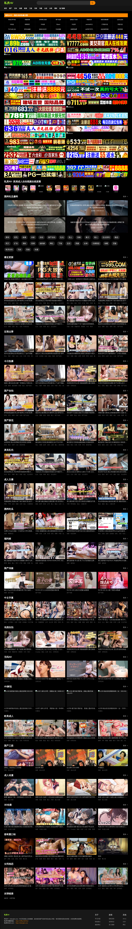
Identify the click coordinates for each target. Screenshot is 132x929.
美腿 (77, 243)
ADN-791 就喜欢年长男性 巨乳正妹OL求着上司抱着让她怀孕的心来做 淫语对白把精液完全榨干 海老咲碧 (50, 620)
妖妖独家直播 (104, 29)
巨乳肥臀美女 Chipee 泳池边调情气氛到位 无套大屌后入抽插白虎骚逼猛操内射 (49, 827)
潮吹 (24, 243)
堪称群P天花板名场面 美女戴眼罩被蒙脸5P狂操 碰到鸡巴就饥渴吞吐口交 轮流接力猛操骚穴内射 (81, 413)
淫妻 (114, 243)
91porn (58, 24)
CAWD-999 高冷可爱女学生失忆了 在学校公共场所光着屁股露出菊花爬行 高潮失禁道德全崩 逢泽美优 (19, 620)
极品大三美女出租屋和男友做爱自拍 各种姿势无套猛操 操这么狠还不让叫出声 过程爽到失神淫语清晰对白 (50, 354)
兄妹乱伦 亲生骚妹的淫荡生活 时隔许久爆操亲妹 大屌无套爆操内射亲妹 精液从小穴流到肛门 (49, 324)
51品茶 (74, 24)
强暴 (79, 237)
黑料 (55, 8)
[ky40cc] (35, 89)
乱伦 (62, 237)
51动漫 (43, 24)
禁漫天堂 (120, 24)
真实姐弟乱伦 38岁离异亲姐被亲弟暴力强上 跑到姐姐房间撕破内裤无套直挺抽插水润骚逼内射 (50, 301)
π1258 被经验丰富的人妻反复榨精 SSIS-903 (18, 709)
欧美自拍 (9, 250)
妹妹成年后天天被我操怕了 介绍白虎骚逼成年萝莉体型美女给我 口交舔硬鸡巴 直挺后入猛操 (113, 354)
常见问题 (97, 918)
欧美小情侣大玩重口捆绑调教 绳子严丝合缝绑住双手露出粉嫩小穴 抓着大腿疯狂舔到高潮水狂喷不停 (113, 738)
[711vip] (97, 102)
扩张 (16, 243)
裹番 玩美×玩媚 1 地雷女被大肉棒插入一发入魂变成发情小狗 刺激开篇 (112, 797)
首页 (5, 8)
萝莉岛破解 (27, 29)
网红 (51, 243)
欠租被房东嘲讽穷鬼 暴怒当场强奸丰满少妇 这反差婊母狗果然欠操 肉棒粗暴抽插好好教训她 (82, 354)
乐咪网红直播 (43, 19)
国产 (10, 8)
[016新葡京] (35, 50)
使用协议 (111, 921)
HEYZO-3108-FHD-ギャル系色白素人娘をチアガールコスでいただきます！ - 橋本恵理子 (112, 679)
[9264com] (97, 174)
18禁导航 (12, 898)
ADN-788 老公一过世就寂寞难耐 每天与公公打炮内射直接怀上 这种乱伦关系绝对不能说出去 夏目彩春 (113, 620)
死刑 (99, 856)
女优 (45, 8)
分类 (50, 8)
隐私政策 (111, 918)
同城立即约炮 (12, 19)
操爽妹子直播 (73, 19)
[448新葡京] (97, 37)
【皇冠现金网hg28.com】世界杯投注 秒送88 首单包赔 (49, 279)
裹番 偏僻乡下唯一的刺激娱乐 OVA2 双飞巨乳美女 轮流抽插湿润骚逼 (18, 797)
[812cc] (97, 168)
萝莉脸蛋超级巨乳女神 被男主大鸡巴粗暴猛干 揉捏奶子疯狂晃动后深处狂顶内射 (19, 301)
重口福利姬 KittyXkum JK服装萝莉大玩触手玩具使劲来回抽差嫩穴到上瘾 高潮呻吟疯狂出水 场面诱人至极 (113, 561)
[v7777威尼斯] (97, 43)
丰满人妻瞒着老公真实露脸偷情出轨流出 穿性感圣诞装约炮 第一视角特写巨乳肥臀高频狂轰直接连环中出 (50, 531)
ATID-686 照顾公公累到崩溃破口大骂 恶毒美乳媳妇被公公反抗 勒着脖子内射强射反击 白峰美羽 (82, 620)
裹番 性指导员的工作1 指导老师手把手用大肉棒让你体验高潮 (81, 797)
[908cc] (97, 63)
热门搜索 (62, 8)
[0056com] (97, 109)
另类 (35, 8)
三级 (30, 8)
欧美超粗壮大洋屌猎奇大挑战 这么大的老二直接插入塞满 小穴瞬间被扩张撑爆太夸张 (82, 738)
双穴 (7, 243)
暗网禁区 (27, 24)
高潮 (33, 243)
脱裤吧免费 (74, 29)
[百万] (97, 161)
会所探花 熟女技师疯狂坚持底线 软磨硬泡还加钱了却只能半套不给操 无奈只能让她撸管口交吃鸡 (19, 442)
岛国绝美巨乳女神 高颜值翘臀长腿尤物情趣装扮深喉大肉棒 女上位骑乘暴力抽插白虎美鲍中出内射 (82, 383)
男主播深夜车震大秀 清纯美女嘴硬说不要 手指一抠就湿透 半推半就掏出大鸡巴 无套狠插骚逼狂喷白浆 (81, 502)
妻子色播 (58, 19)
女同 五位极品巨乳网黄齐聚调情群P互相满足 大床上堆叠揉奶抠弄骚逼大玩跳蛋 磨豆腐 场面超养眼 (50, 886)
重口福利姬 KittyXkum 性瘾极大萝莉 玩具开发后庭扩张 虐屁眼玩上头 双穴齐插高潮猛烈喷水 (82, 301)
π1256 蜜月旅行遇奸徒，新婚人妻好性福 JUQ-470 (81, 709)
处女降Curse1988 (73, 767)
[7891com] (35, 115)
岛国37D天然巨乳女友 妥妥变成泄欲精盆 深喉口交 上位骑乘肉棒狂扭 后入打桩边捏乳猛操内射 (112, 649)
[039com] (97, 135)
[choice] (35, 148)
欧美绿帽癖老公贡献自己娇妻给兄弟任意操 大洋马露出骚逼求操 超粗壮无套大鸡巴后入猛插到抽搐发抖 (19, 324)
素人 (96, 237)
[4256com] (97, 148)
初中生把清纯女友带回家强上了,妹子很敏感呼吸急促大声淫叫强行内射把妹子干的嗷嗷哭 (19, 354)
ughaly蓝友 (120, 19)
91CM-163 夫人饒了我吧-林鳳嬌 (109, 590)
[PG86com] (97, 83)
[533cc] (97, 142)
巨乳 (16, 237)
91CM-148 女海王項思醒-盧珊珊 (78, 590)
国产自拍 (51, 237)
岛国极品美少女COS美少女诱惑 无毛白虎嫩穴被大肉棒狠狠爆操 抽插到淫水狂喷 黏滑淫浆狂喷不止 (49, 649)
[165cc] (35, 76)
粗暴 (24, 237)
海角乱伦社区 (43, 29)
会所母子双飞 (89, 29)
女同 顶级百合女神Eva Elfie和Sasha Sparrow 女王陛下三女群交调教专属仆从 (112, 886)
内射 (33, 237)
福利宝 (6, 898)
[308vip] (35, 102)
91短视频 (58, 29)
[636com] (35, 129)
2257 (124, 921)
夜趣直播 (27, 19)
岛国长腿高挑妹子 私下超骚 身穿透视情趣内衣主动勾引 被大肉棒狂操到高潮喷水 (81, 324)
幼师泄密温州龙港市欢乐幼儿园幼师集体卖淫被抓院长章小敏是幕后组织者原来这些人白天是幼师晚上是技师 (81, 531)
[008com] (97, 50)
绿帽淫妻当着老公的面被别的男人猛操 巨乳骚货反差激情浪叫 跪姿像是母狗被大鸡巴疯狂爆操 (113, 413)
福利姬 (42, 243)
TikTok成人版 (12, 29)
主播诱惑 (95, 243)
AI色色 (12, 24)
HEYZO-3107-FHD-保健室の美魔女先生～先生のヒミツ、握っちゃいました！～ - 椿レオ (18, 679)
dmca (124, 918)
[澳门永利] (35, 69)
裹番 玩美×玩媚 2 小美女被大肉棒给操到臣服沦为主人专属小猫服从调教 (50, 797)
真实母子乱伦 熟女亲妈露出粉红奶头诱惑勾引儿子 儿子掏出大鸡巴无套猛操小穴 (113, 472)
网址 (124, 924)
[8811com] (35, 174)
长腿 (36, 250)
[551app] (97, 115)
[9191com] (97, 122)
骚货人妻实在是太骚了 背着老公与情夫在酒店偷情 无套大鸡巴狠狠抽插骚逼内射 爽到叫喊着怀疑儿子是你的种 (19, 383)
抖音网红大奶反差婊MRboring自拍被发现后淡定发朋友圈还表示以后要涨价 (112, 531)
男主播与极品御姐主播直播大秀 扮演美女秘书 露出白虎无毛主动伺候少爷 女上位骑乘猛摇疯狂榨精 (50, 502)
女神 (85, 243)
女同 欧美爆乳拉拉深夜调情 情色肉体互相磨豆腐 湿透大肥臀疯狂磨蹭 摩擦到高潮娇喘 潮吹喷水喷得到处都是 (81, 886)
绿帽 (106, 243)
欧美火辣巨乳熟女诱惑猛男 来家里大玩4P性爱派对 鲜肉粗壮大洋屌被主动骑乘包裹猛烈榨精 (50, 738)
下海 (60, 243)
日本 (15, 8)
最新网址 (97, 924)
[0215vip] (97, 155)
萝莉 (7, 237)
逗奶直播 (120, 29)
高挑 (28, 250)
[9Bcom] (97, 89)
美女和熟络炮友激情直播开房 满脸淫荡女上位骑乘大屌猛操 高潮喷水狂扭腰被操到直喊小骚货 (113, 502)
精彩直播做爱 (104, 19)
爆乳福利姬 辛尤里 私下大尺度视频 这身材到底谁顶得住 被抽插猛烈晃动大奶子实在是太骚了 (82, 561)
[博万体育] (35, 37)
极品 (116, 237)
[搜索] (92, 3)
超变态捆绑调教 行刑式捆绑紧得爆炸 (79, 856)
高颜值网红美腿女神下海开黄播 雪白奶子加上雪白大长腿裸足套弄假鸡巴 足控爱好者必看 (113, 301)
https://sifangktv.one (22, 923)
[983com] (35, 142)
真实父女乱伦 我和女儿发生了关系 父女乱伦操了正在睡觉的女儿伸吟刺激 (81, 472)
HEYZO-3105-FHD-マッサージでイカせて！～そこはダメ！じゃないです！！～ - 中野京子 (81, 679)
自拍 (41, 237)
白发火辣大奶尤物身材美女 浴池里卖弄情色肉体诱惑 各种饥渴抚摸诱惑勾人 (19, 827)
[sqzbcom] (35, 83)
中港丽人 (101, 767)
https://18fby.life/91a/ (22, 921)
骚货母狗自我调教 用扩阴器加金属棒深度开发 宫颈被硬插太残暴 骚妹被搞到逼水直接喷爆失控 (50, 856)
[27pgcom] (97, 96)
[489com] (97, 56)
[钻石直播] (97, 129)
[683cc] (35, 109)
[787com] (35, 63)
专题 (40, 8)
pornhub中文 (89, 24)
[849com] (35, 161)
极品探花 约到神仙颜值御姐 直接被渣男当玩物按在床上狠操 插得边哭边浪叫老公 (81, 442)
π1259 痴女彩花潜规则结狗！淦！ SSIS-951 (112, 709)
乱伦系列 (106, 237)
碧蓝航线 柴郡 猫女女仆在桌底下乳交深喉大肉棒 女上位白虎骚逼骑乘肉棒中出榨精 (81, 827)
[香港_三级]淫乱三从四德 (12, 767)
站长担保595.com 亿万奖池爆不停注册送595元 (112, 279)
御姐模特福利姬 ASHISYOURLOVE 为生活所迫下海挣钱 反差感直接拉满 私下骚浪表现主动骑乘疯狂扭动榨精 (50, 561)
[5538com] (35, 122)
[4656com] (97, 76)
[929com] (35, 96)
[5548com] (35, 135)
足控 (68, 243)
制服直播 (89, 19)
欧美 (25, 8)
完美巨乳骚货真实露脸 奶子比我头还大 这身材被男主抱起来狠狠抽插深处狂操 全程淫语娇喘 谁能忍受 (113, 383)
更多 (124, 196)
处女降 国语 (39, 767)
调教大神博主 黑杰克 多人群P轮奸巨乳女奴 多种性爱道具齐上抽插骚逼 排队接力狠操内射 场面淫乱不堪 (19, 856)
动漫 (20, 8)
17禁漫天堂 (104, 24)
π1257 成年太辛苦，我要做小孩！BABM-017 (49, 709)
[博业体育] (35, 43)
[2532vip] (35, 155)
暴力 (87, 237)
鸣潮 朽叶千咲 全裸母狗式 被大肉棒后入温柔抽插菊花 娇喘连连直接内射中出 (112, 827)
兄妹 (19, 250)
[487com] (35, 56)
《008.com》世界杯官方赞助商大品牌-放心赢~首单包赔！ (81, 279)
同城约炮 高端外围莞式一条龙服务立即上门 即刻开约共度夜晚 (19, 279)
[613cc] (35, 168)
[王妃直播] (97, 69)
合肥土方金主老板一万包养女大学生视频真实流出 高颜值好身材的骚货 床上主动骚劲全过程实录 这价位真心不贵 (19, 531)
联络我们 (97, 921)
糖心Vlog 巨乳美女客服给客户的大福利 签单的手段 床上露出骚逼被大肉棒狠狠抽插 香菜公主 (18, 590)
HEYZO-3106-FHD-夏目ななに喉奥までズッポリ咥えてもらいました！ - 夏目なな (50, 679)
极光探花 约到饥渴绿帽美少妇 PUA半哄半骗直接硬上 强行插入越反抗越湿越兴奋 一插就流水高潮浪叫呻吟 (49, 442)
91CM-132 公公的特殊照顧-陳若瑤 (47, 590)
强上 (70, 237)
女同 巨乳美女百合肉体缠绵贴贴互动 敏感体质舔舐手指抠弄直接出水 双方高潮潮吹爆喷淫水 (19, 886)
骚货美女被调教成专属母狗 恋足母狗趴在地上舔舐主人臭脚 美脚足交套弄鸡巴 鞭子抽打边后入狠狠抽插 (113, 324)
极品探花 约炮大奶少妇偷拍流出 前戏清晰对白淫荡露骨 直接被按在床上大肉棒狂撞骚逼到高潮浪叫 (113, 442)
